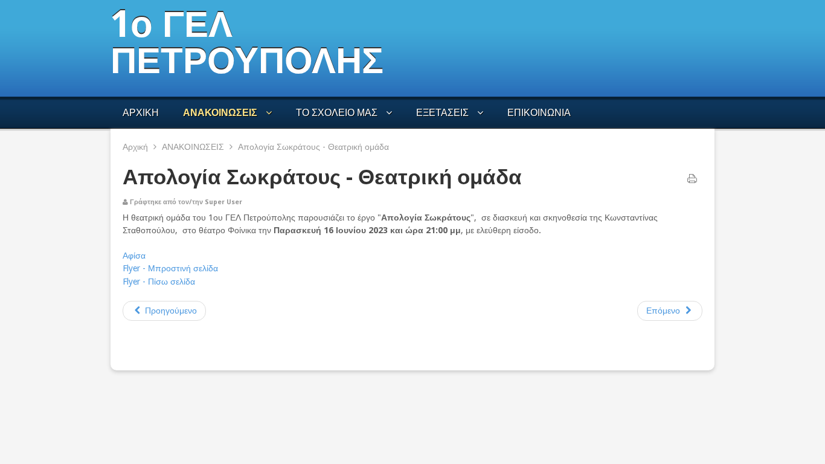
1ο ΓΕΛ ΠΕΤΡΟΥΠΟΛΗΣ (247, 42)
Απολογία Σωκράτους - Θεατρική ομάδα (322, 176)
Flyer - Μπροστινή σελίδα (170, 268)
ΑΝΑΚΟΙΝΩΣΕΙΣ (193, 147)
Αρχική (135, 147)
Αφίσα (134, 255)
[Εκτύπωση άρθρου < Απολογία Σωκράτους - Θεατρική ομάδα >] (692, 181)
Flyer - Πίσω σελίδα (159, 281)
